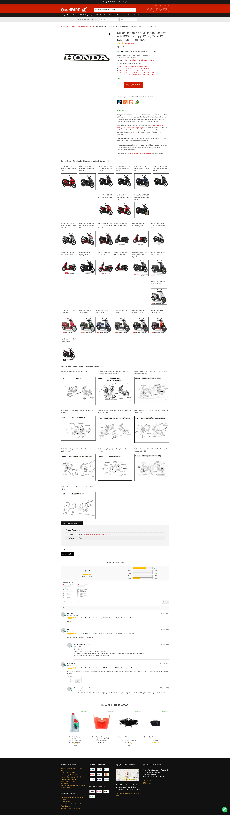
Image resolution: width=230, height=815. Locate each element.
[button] (109, 34)
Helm (105, 15)
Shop (68, 26)
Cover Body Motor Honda (70, 775)
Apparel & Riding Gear (96, 15)
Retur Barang (65, 806)
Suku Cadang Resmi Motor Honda (83, 26)
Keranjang (166, 5)
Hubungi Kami (65, 802)
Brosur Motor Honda (68, 773)
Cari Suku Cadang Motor (87, 19)
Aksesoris (75, 15)
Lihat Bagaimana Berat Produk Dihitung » (97, 534)
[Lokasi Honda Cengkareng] (127, 780)
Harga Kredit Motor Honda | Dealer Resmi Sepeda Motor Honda (74, 9)
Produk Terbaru (117, 15)
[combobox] (115, 10)
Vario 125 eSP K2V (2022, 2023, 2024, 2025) (134, 70)
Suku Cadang (84, 15)
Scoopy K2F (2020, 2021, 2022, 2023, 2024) (134, 68)
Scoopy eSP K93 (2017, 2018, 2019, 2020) (133, 66)
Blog (62, 770)
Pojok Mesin (65, 783)
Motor (69, 15)
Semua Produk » (138, 15)
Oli (110, 15)
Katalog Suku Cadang (68, 779)
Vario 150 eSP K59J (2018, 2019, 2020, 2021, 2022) (136, 75)
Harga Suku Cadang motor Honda (72, 777)
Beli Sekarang (133, 84)
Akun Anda (158, 5)
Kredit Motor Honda (68, 781)
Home (63, 26)
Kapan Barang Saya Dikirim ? (71, 804)
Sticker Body (152, 60)
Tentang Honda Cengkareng (70, 808)
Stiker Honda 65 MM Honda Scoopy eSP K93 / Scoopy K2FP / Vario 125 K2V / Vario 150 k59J (108, 618)
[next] (167, 728)
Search (165, 602)
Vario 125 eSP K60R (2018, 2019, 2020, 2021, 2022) (136, 72)
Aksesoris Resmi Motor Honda (71, 768)
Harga (63, 15)
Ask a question (67, 554)
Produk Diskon (127, 15)
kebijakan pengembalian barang (140, 154)
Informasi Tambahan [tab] (70, 523)
